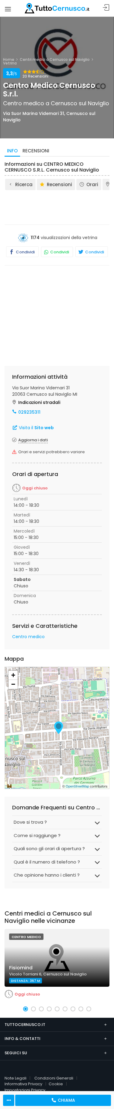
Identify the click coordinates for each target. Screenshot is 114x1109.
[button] (25, 1008)
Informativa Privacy (23, 1084)
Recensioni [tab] (35, 151)
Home (8, 59)
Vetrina (10, 63)
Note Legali (15, 1078)
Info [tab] (12, 151)
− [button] (13, 684)
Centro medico (28, 637)
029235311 (29, 412)
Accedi (106, 7)
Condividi (25, 252)
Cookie (56, 1084)
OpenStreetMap (77, 786)
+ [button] (13, 675)
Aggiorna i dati (33, 440)
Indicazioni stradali (39, 402)
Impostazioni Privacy (25, 1090)
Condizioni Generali (53, 1078)
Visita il (36, 428)
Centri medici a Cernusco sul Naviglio (55, 59)
